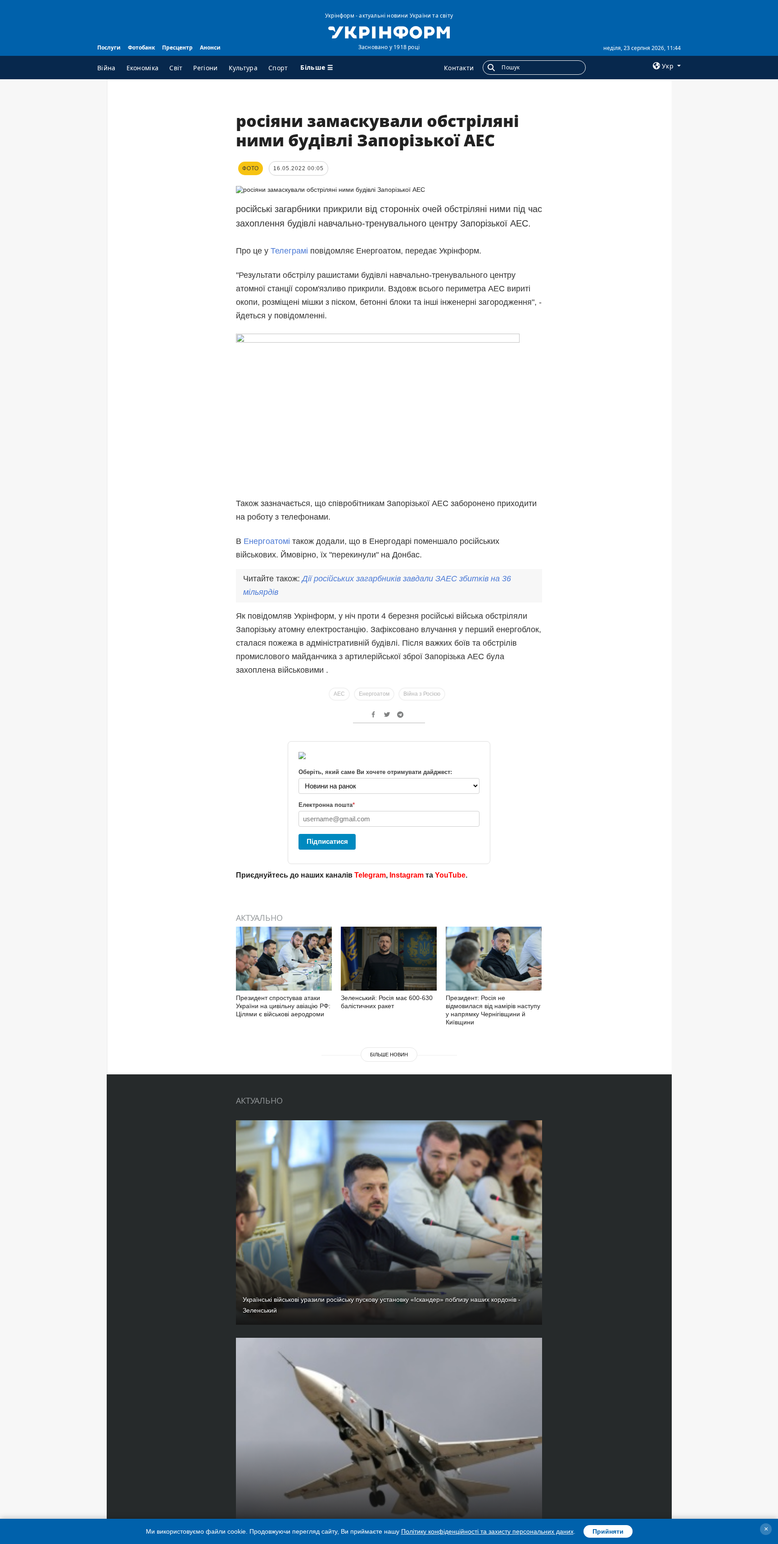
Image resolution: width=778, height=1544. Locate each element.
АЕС (339, 694)
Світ (175, 67)
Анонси (210, 47)
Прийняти (608, 1531)
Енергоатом (374, 694)
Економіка (143, 67)
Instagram (406, 875)
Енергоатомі (267, 541)
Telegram (370, 875)
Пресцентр (177, 47)
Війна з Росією (421, 694)
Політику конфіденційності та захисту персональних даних (487, 1531)
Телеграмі (289, 250)
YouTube (450, 875)
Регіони (205, 67)
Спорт (278, 67)
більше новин (389, 1054)
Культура (243, 67)
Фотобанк (141, 47)
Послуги (109, 47)
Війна (106, 67)
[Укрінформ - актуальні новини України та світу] (388, 31)
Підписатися (327, 841)
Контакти (459, 67)
